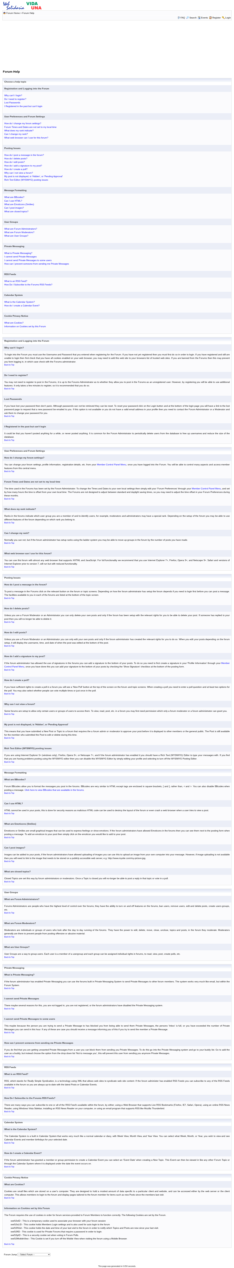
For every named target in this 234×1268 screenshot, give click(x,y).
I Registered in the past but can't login (23, 106)
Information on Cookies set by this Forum (25, 326)
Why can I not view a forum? (18, 173)
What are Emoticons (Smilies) (19, 204)
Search (193, 17)
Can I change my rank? (16, 134)
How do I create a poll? (16, 169)
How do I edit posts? (14, 162)
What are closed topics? (16, 211)
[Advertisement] (117, 44)
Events (204, 17)
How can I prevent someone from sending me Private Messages (36, 263)
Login (228, 17)
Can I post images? (14, 208)
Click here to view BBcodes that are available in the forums (54, 790)
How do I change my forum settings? (22, 123)
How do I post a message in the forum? (24, 155)
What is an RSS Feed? (15, 281)
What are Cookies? (14, 322)
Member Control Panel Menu (111, 464)
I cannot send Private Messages (20, 256)
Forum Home (13, 13)
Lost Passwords (12, 102)
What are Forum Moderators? (19, 232)
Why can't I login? (13, 95)
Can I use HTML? (13, 201)
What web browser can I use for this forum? (26, 137)
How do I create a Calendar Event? (22, 305)
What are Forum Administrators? (20, 228)
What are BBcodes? (14, 197)
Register (216, 17)
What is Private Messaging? (18, 253)
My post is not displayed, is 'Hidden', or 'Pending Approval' (33, 176)
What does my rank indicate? (19, 130)
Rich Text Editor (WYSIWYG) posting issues (26, 180)
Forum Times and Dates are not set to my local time (30, 127)
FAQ (183, 17)
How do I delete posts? (15, 158)
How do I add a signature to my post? (23, 165)
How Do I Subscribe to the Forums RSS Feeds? (28, 284)
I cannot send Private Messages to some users (28, 260)
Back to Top (9, 365)
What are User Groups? (16, 235)
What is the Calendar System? (19, 302)
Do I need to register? (15, 99)
